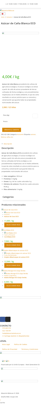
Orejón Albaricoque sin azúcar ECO (16, 257)
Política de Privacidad (9, 349)
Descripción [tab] (8, 144)
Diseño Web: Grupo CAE (9, 397)
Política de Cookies (20, 344)
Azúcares (9, 17)
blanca (3, 137)
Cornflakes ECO (9, 237)
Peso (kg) (6, 115)
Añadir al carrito (11, 130)
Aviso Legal (6, 344)
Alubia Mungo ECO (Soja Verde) (15, 277)
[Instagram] (8, 319)
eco (12, 137)
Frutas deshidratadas (10, 255)
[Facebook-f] (2, 319)
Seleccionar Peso (13, 225)
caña (8, 137)
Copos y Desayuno (9, 235)
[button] (20, 8)
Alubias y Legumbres (10, 275)
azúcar (33, 134)
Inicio (2, 17)
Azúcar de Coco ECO (11, 216)
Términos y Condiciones (29, 349)
